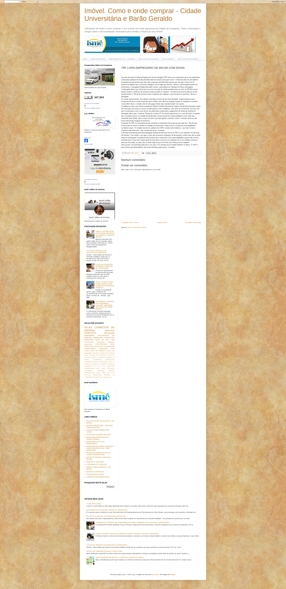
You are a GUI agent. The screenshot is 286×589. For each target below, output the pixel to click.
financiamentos (89, 342)
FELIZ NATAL (101, 368)
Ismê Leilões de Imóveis (90, 179)
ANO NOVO (96, 353)
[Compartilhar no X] (151, 153)
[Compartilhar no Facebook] (153, 153)
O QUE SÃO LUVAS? (93, 504)
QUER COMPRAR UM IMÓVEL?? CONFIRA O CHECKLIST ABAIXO (120, 557)
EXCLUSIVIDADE (109, 346)
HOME (85, 59)
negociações (88, 344)
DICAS (88, 327)
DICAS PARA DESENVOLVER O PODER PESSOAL (97, 438)
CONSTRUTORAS (101, 344)
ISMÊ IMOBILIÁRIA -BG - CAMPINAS (122, 59)
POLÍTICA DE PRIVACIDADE (188, 59)
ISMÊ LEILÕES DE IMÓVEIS (148, 59)
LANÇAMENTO (88, 370)
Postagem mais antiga (193, 222)
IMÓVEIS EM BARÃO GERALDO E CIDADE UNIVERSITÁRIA (98, 454)
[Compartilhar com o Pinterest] (155, 153)
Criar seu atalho (88, 144)
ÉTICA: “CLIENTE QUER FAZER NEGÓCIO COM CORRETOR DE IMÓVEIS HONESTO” (105, 284)
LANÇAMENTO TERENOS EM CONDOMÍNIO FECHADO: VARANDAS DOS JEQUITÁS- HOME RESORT (105, 305)
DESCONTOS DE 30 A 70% (94, 366)
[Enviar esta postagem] (142, 153)
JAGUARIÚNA (111, 368)
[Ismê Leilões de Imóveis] (85, 182)
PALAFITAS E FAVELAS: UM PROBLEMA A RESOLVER (105, 516)
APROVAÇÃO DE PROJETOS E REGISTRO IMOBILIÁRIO (106, 510)
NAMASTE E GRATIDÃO (95, 462)
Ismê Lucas (87, 137)
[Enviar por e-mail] (147, 153)
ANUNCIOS (98, 346)
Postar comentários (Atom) (136, 227)
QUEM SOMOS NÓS (98, 59)
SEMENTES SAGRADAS (95, 472)
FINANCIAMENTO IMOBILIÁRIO (96, 349)
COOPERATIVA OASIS (91, 361)
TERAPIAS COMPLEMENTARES (97, 477)
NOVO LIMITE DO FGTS (106, 372)
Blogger (172, 574)
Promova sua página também (92, 108)
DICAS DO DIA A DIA (105, 340)
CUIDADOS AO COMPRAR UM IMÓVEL (103, 364)
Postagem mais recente (130, 222)
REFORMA (87, 375)
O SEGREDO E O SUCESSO (96, 464)
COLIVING (87, 357)
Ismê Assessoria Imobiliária (91, 103)
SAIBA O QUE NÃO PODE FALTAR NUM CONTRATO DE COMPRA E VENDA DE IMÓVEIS (105, 234)
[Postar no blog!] (149, 153)
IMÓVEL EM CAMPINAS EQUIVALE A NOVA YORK (104, 551)
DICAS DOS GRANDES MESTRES (98, 434)
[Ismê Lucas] (86, 142)
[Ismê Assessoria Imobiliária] (85, 106)
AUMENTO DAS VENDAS (107, 353)
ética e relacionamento (105, 377)
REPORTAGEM (97, 375)
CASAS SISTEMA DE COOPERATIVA (95, 355)
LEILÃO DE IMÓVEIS (98, 351)
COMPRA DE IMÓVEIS (98, 357)
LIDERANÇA (100, 370)
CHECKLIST (111, 355)
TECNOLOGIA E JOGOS (95, 474)
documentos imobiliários (106, 342)
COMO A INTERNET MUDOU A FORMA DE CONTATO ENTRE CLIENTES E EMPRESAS (127, 534)
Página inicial (162, 222)
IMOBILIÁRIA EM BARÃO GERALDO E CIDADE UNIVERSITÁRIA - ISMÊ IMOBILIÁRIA (100, 448)
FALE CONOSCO (168, 59)
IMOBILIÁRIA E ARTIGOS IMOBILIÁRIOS (95, 443)
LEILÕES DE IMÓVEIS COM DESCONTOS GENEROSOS (96, 251)
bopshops (155, 574)
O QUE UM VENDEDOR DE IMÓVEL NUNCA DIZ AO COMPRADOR (104, 266)
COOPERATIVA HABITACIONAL (104, 359)
